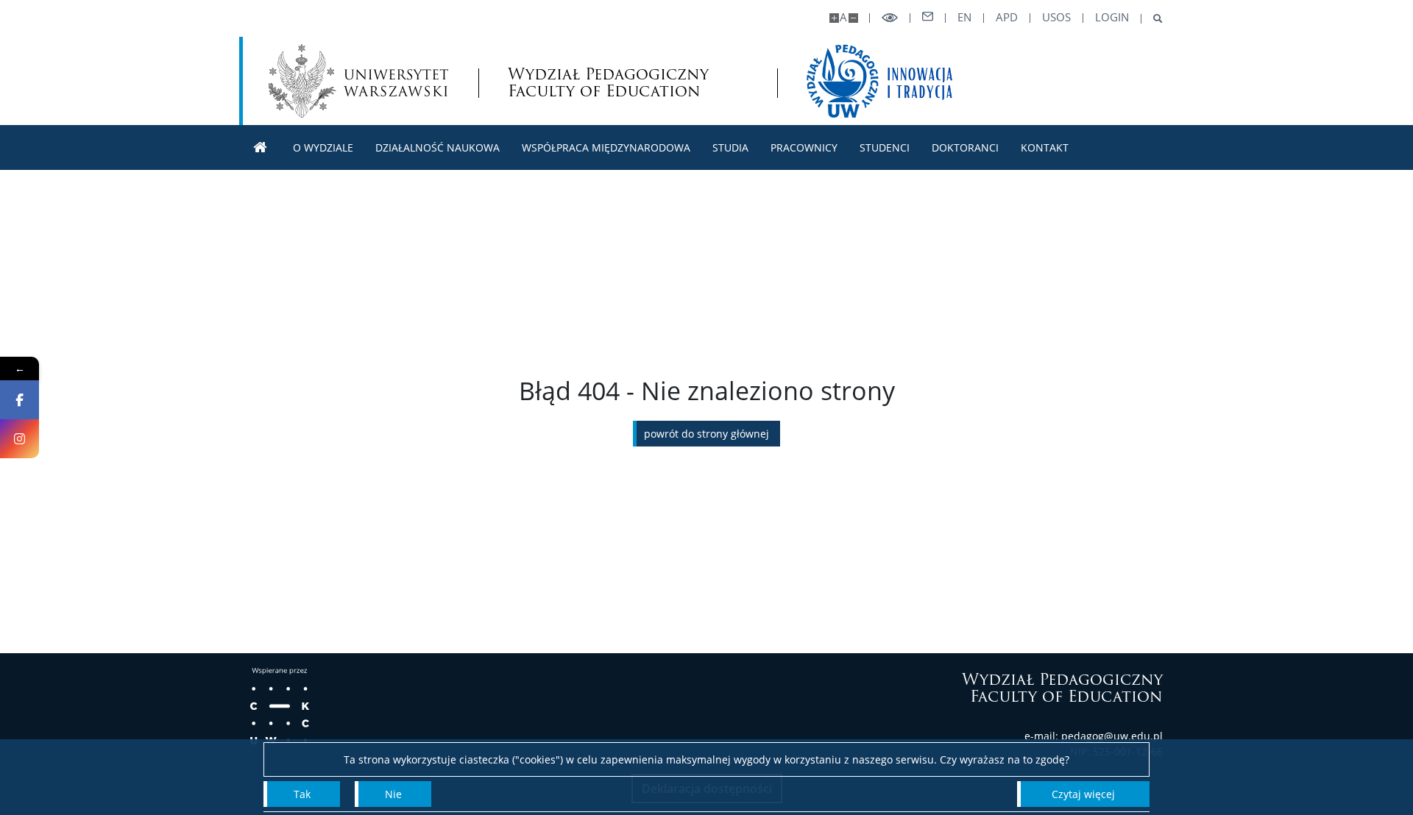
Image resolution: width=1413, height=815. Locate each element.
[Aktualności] (260, 147)
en (964, 17)
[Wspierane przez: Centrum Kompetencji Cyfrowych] (279, 706)
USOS (1056, 17)
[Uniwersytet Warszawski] (358, 81)
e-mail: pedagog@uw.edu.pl (1093, 736)
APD (1007, 17)
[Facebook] (19, 399)
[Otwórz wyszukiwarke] (1152, 19)
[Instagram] (19, 438)
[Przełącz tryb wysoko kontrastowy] (890, 18)
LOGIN (1112, 17)
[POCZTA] (927, 17)
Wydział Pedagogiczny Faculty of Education (608, 82)
